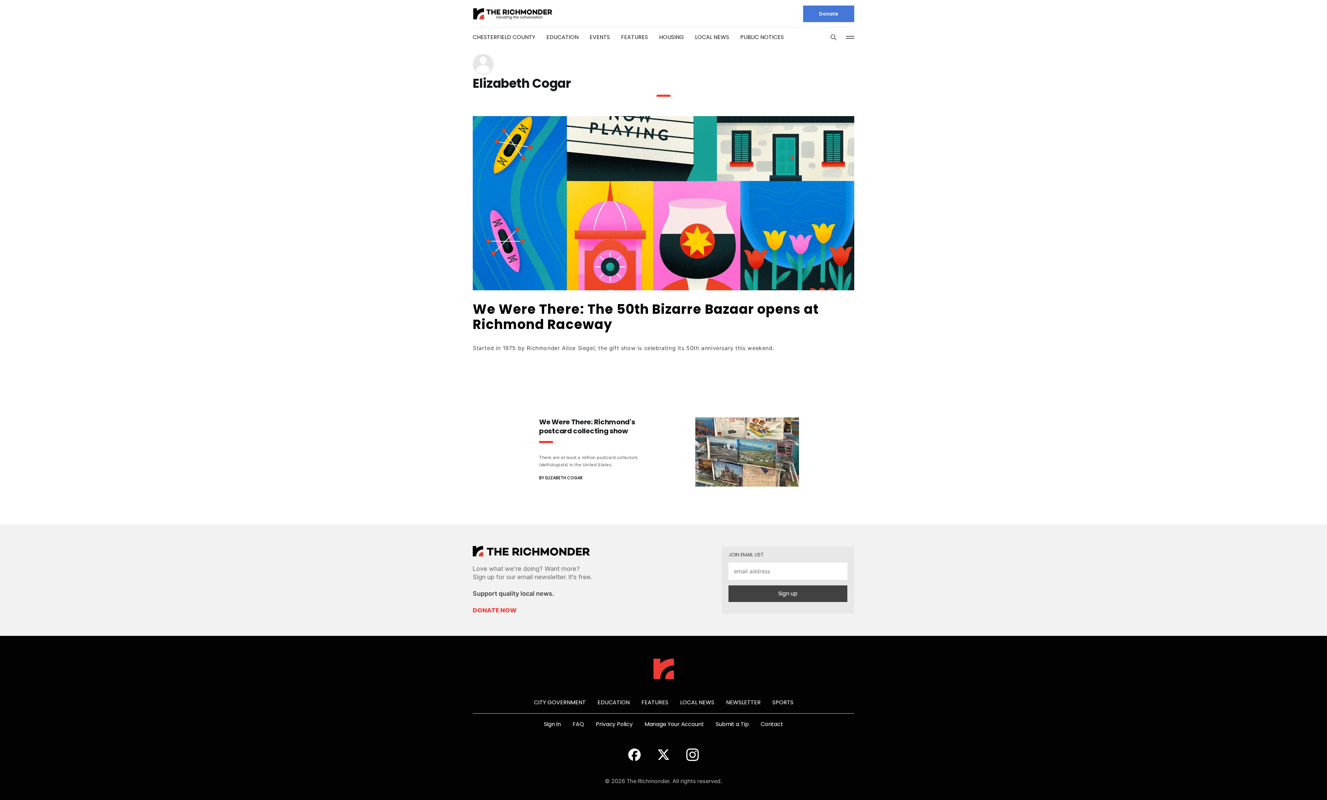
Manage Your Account (674, 724)
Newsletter (743, 702)
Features (634, 37)
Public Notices (762, 37)
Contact (772, 724)
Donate (828, 13)
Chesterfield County (504, 37)
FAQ (578, 724)
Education (562, 37)
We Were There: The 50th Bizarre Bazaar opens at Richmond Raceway (646, 316)
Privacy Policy (614, 724)
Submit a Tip (732, 724)
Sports (782, 702)
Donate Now (495, 610)
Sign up (788, 593)
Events (600, 37)
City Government (560, 702)
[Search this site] (833, 37)
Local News (712, 37)
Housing (671, 37)
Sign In (552, 724)
